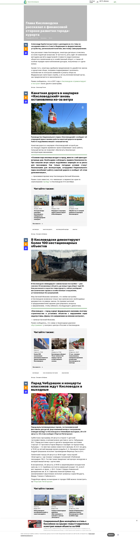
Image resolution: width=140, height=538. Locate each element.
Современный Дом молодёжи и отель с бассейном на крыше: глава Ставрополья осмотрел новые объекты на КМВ (66, 524)
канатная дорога (47, 229)
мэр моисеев (65, 373)
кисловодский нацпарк (62, 229)
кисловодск (35, 229)
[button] (35, 524)
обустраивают (37, 325)
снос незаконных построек (50, 373)
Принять (111, 534)
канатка (75, 229)
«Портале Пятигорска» (42, 482)
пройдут (46, 182)
